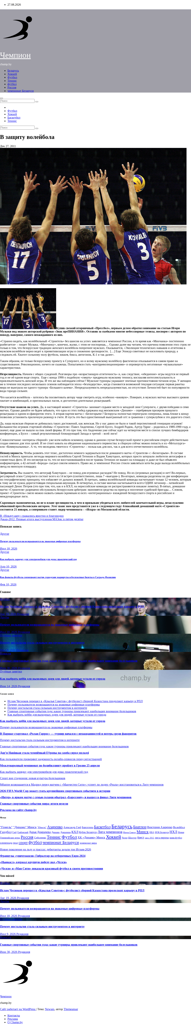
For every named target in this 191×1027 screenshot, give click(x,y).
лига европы (162, 837)
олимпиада (6, 842)
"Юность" (41, 827)
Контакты (13, 1015)
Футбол (12, 77)
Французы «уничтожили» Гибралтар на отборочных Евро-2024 (42, 855)
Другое (4, 533)
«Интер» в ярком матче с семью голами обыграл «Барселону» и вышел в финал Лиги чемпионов (65, 797)
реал (15, 842)
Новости (5, 653)
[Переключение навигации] (1, 98)
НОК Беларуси (162, 832)
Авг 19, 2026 (8, 614)
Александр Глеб (72, 827)
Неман (181, 832)
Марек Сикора (129, 832)
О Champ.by (15, 1022)
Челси (124, 837)
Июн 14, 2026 (9, 686)
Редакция (23, 614)
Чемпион (15, 55)
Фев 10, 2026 (8, 584)
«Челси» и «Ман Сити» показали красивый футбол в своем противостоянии (51, 868)
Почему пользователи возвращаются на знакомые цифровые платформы (40, 541)
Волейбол (179, 827)
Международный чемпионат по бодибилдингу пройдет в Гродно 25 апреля (50, 765)
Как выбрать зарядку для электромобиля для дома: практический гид (38, 559)
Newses (49, 1009)
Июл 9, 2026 (8, 650)
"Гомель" (6, 827)
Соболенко (40, 837)
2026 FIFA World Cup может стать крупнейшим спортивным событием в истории (55, 791)
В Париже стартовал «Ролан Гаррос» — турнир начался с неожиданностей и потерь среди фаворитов (68, 733)
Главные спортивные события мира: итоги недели (34, 803)
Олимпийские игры (10, 837)
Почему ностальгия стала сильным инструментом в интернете (42, 642)
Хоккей (12, 74)
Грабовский (22, 832)
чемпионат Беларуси (20, 90)
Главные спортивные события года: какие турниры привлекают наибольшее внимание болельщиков (68, 660)
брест (140, 837)
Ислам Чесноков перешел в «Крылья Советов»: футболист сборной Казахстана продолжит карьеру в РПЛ (72, 606)
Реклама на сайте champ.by (18, 810)
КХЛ (74, 832)
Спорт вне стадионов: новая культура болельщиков (32, 778)
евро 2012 (149, 838)
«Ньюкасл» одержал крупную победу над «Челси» (33, 862)
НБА (151, 832)
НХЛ (173, 832)
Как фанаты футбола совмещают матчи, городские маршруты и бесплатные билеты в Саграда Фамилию (58, 577)
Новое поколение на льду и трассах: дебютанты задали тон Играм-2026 (45, 849)
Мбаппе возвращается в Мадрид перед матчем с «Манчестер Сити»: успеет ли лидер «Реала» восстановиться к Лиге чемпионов (82, 784)
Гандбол (6, 832)
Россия (11, 87)
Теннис (12, 80)
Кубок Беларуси (88, 832)
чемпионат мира (88, 842)
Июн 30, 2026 (9, 668)
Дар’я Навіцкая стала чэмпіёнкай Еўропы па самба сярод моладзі (44, 752)
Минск (143, 832)
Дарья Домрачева (40, 832)
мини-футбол (176, 837)
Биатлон (139, 827)
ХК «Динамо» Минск (91, 837)
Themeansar (71, 1009)
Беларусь (13, 70)
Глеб (14, 832)
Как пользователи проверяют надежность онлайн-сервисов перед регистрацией (51, 759)
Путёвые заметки (11, 635)
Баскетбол (13, 117)
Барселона (87, 827)
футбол (12, 84)
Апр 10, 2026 (8, 566)
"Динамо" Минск (25, 827)
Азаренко (55, 827)
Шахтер (132, 837)
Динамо (55, 832)
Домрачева (65, 832)
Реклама (12, 1018)
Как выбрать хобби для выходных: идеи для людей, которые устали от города (52, 678)
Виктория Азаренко (159, 827)
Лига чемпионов (110, 832)
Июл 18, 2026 (8, 548)
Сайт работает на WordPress (18, 1009)
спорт (23, 842)
